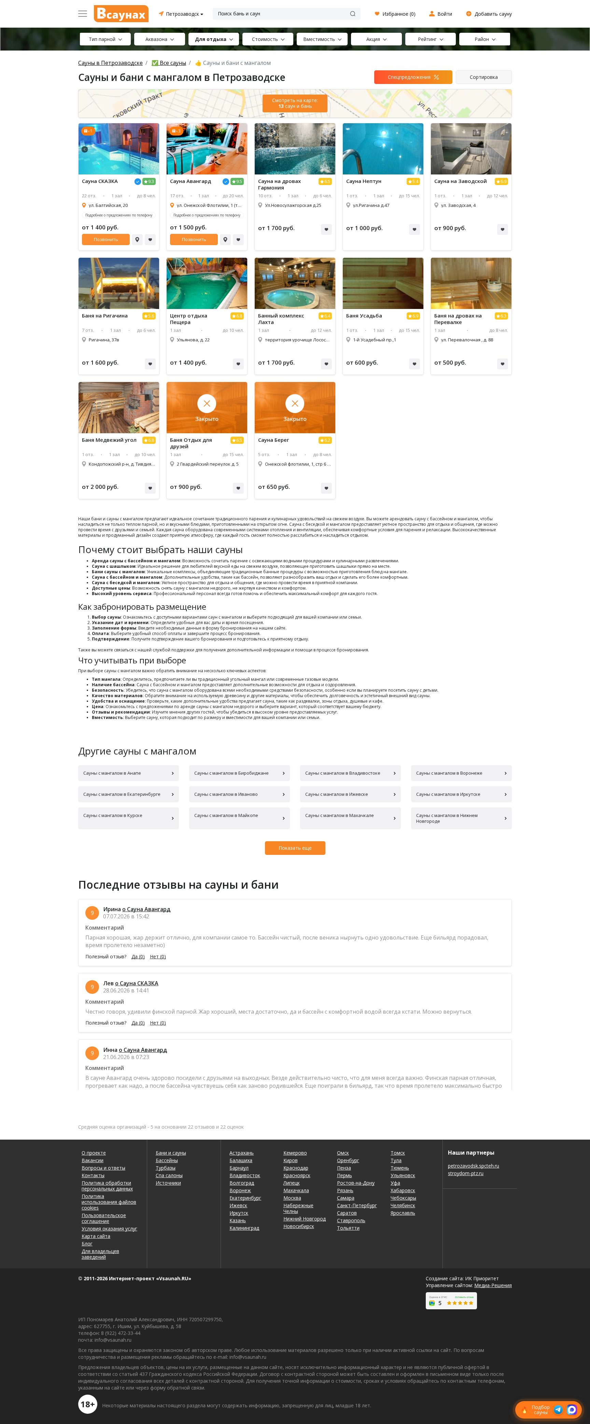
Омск (343, 1153)
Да (138, 956)
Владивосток (244, 1175)
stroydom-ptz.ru (465, 1173)
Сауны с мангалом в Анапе (112, 773)
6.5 (327, 181)
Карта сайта (96, 1236)
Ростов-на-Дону (356, 1183)
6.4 (327, 316)
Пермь (344, 1175)
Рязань (345, 1190)
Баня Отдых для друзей (191, 443)
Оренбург (348, 1160)
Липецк (291, 1183)
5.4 (415, 181)
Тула (396, 1160)
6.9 (503, 181)
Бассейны (167, 1160)
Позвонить (106, 239)
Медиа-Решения (493, 1285)
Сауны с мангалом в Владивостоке (342, 773)
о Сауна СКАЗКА (136, 983)
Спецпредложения (409, 77)
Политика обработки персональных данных (107, 1186)
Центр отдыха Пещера (188, 318)
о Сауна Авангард (146, 909)
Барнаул (239, 1168)
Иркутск (238, 1213)
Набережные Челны (298, 1208)
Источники (168, 1183)
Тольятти (348, 1228)
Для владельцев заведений (100, 1254)
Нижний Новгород (304, 1219)
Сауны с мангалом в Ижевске (336, 794)
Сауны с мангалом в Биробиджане (231, 773)
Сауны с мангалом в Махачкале (339, 815)
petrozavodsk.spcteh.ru (473, 1166)
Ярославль (403, 1213)
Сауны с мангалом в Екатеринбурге (121, 794)
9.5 (239, 181)
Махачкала (296, 1190)
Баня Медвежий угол (109, 440)
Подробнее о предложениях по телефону (118, 215)
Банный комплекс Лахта (281, 318)
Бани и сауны (171, 1153)
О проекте (94, 1153)
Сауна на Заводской (460, 181)
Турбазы (165, 1168)
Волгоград (241, 1183)
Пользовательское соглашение (104, 1218)
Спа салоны (169, 1175)
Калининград (244, 1228)
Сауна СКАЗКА (100, 181)
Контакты (93, 1175)
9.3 (151, 181)
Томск (398, 1153)
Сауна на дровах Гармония (279, 184)
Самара (345, 1198)
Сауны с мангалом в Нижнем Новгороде (447, 818)
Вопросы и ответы (103, 1168)
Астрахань (241, 1153)
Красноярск (296, 1175)
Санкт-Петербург (357, 1205)
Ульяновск (403, 1175)
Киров (290, 1160)
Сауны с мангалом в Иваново (226, 794)
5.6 (151, 316)
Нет (158, 956)
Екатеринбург (245, 1198)
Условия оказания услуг (109, 1228)
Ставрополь (351, 1220)
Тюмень (400, 1168)
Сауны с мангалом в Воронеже (449, 773)
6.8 (239, 316)
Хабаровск (403, 1190)
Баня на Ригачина (105, 315)
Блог (87, 1243)
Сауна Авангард (190, 181)
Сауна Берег (273, 440)
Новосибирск (298, 1226)
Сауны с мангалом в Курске (112, 815)
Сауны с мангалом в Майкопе (226, 815)
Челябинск (403, 1205)
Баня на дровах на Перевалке (458, 318)
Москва (292, 1198)
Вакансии (92, 1160)
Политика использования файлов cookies (109, 1202)
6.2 (327, 440)
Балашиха (240, 1160)
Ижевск (238, 1205)
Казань (237, 1220)
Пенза (344, 1168)
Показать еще (295, 848)
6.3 (503, 316)
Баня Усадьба (364, 315)
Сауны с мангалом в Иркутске (448, 794)
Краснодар (295, 1168)
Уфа (395, 1183)
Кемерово (295, 1153)
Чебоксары (403, 1198)
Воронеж (240, 1190)
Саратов (347, 1213)
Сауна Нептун (363, 181)
